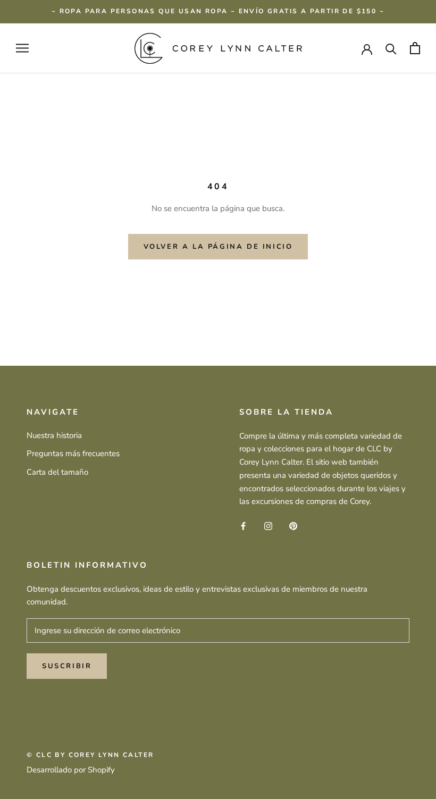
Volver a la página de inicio (218, 246)
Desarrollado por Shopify (71, 769)
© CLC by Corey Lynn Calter (90, 755)
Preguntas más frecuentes (73, 453)
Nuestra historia (54, 435)
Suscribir (66, 666)
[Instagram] (268, 525)
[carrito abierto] (415, 48)
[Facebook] (243, 525)
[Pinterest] (293, 525)
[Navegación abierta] (22, 48)
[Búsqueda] (391, 48)
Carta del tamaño (57, 472)
